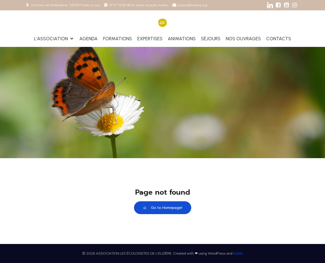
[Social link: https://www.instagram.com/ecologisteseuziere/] (295, 5)
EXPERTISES (149, 38)
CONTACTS (278, 38)
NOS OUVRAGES (243, 38)
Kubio (238, 253)
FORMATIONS (117, 38)
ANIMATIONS (182, 38)
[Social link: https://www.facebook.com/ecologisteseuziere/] (278, 5)
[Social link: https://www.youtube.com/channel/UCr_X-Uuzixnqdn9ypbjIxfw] (286, 5)
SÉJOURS (210, 38)
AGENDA (88, 38)
